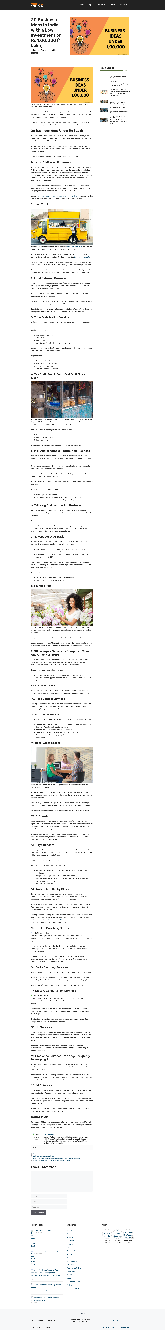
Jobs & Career (72, 1261)
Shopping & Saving (74, 1282)
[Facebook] (35, 1148)
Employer (70, 1244)
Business (34, 53)
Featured (70, 1247)
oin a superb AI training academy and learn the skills (57, 196)
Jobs (68, 1258)
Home (82, 5)
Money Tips (71, 1271)
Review (69, 1275)
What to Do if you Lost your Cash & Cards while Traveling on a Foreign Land (57, 1158)
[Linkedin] (33, 1148)
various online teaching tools (57, 920)
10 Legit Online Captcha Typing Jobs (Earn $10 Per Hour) (119, 121)
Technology (71, 1285)
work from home (73, 1288)
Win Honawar (35, 50)
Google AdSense (73, 1251)
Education (70, 1241)
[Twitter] (38, 1148)
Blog (89, 5)
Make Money (71, 1264)
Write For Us (123, 5)
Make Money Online (74, 1268)
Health (69, 1254)
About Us (112, 5)
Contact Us (101, 5)
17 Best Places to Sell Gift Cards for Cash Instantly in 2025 (52, 1160)
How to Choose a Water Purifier (44, 1230)
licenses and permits (82, 257)
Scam (69, 1278)
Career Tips (71, 1237)
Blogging (70, 1230)
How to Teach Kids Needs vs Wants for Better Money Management (120, 93)
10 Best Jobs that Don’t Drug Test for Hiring (118, 103)
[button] (131, 5)
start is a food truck (75, 247)
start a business (48, 1156)
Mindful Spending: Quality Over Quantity (119, 85)
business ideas (37, 1156)
